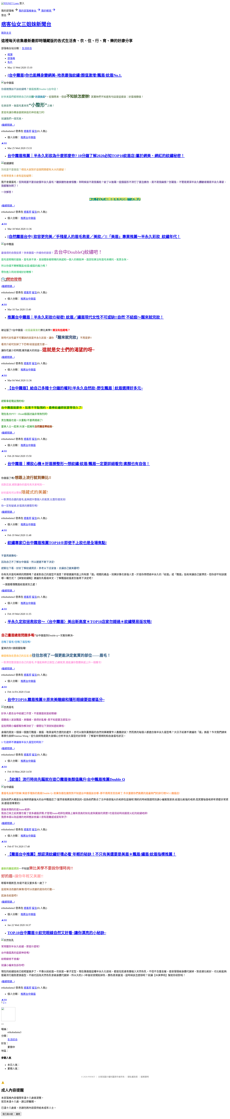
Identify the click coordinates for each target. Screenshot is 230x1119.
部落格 (11, 58)
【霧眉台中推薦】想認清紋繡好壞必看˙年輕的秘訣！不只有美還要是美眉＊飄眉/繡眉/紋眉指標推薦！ (92, 854)
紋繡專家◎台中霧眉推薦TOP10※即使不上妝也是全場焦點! (57, 543)
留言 (34, 131)
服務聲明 (145, 1077)
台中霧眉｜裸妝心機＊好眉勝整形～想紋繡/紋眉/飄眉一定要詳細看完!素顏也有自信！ (79, 464)
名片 (10, 62)
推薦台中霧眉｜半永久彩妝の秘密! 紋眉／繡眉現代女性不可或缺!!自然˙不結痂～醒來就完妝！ (86, 317)
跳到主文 (6, 33)
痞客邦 (27, 131)
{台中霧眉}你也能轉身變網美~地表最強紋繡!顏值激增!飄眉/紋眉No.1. (65, 75)
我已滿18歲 (8, 1114)
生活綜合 (27, 48)
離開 (18, 1114)
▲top (4, 143)
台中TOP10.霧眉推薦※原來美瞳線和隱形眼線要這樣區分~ (56, 700)
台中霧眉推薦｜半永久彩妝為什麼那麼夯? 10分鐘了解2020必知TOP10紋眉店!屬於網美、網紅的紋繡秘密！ (96, 156)
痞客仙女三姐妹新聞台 (26, 24)
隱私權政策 (133, 1077)
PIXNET (91, 1077)
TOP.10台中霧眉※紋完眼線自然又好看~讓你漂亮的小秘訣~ (57, 933)
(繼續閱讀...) (8, 125)
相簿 (10, 54)
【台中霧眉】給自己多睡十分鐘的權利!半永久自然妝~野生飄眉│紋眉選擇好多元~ (75, 388)
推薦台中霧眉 (28, 137)
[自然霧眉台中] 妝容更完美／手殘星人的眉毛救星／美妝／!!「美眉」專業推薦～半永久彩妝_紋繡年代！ (94, 237)
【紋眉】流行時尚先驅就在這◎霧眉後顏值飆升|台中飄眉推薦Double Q (66, 779)
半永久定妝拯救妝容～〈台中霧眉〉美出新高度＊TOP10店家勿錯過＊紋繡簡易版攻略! (80, 622)
